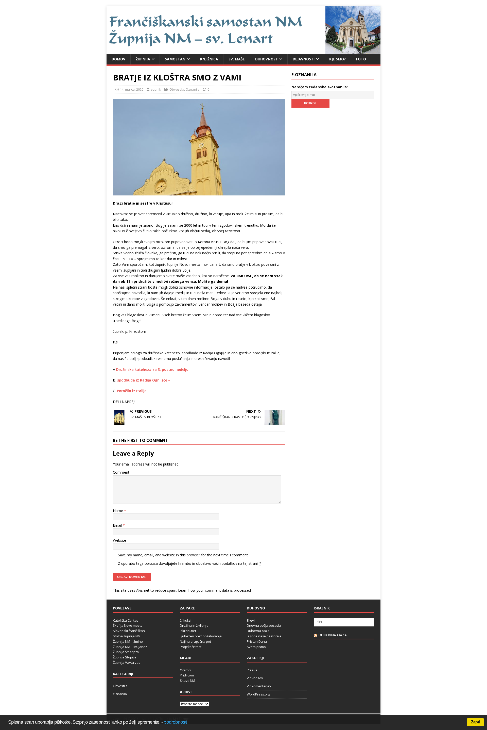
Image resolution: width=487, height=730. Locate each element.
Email (118, 525)
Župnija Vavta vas (126, 662)
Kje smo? (337, 59)
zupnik (156, 89)
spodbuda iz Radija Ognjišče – (143, 380)
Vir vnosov (255, 678)
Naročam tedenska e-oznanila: (319, 87)
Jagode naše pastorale (264, 636)
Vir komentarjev (259, 686)
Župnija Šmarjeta (126, 652)
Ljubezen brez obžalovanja (201, 636)
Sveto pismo (256, 646)
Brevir (251, 620)
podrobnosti (175, 722)
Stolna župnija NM (127, 636)
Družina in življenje (194, 625)
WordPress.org (258, 694)
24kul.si (185, 620)
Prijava (252, 670)
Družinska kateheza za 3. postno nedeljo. (152, 369)
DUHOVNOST (266, 59)
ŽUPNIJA (143, 59)
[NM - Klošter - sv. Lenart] (243, 50)
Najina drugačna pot (195, 641)
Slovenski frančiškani (129, 630)
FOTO (361, 59)
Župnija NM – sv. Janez (130, 646)
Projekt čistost (190, 646)
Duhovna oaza (258, 630)
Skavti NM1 (188, 680)
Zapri (475, 722)
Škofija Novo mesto (128, 625)
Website (119, 540)
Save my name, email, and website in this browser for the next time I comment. (183, 555)
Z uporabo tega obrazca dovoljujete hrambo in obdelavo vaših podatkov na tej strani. (190, 563)
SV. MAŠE (237, 59)
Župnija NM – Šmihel (128, 641)
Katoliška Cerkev (125, 620)
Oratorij (186, 670)
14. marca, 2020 (131, 89)
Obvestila (176, 89)
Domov (118, 59)
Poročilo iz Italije (131, 390)
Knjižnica (209, 59)
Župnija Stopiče (124, 657)
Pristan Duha (257, 641)
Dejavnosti (304, 59)
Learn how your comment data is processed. (215, 590)
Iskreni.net (188, 630)
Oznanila (193, 89)
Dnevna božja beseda (264, 625)
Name (118, 510)
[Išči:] (344, 621)
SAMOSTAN (175, 59)
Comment (121, 472)
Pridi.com (187, 675)
